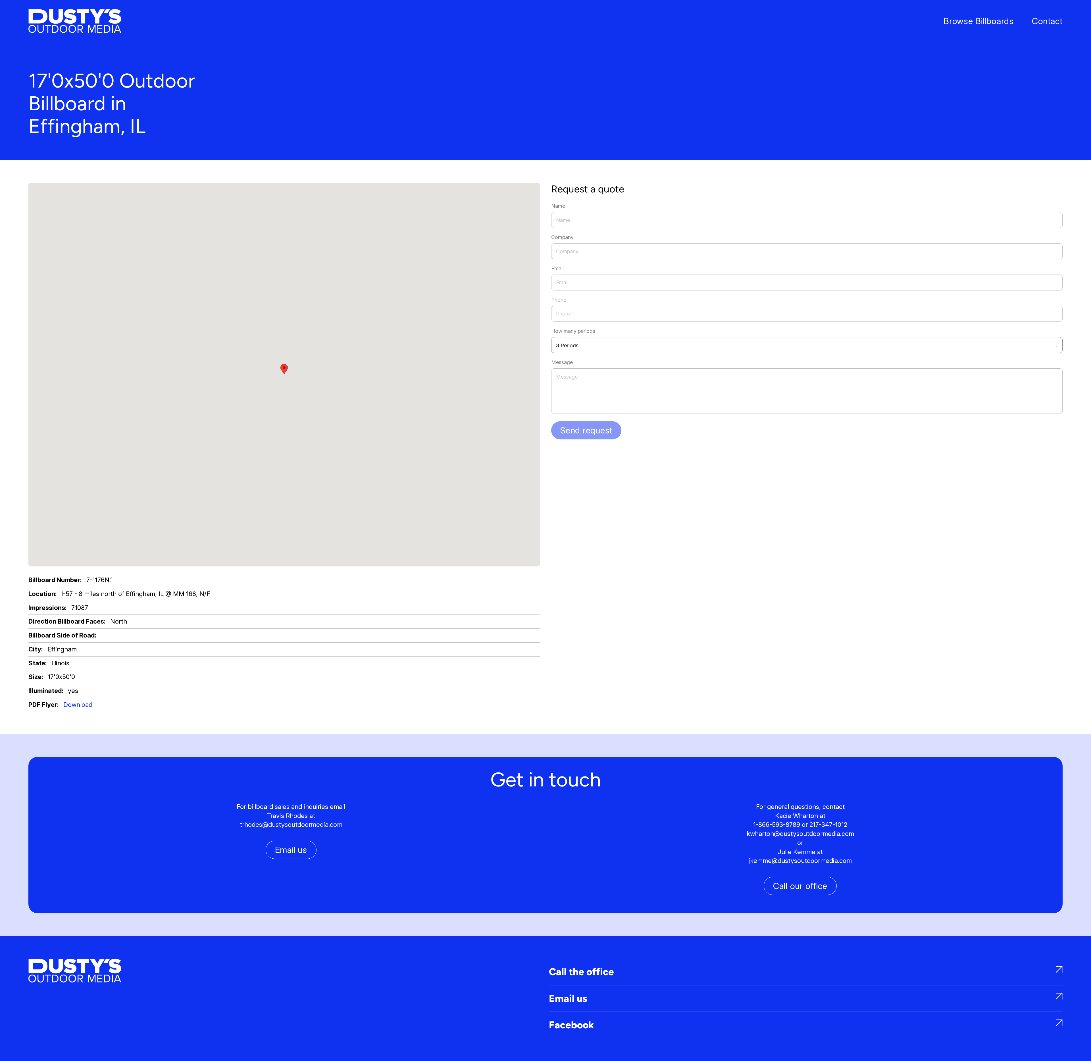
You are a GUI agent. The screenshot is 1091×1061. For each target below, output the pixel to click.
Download (77, 704)
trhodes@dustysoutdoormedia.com (291, 824)
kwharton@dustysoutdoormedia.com (800, 833)
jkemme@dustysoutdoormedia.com (800, 860)
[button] (284, 369)
